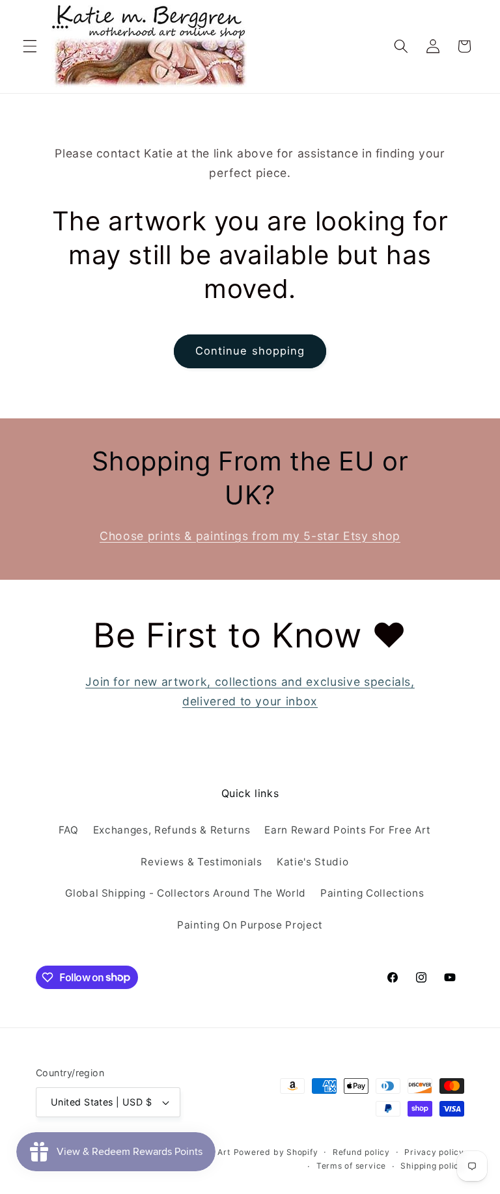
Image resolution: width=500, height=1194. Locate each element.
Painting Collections (372, 893)
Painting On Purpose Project (250, 925)
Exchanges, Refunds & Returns (171, 830)
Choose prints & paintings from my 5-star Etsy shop (250, 536)
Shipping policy (432, 1166)
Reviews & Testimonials (201, 862)
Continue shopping (250, 350)
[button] (30, 46)
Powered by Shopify (276, 1152)
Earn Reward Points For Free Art (347, 830)
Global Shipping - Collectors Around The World (185, 893)
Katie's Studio (312, 862)
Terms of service (351, 1166)
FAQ (69, 830)
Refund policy (361, 1152)
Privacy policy (434, 1152)
